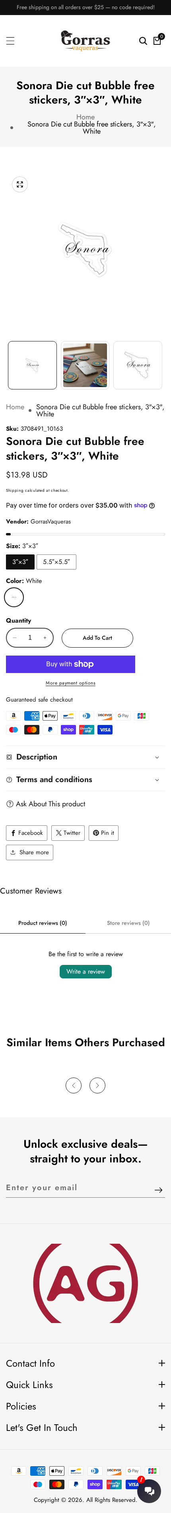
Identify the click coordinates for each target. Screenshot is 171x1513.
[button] (74, 1085)
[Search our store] (143, 41)
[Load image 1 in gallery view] (32, 365)
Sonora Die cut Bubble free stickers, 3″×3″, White (91, 128)
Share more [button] (34, 852)
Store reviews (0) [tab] (128, 923)
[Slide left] (10, 361)
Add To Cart (97, 638)
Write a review (85, 971)
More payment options (70, 683)
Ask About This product (50, 804)
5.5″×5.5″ (56, 561)
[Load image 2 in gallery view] (85, 365)
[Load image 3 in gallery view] (137, 365)
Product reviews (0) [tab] (42, 923)
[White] (14, 597)
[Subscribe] (158, 1191)
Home (85, 117)
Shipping (15, 490)
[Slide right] (161, 361)
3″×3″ (20, 561)
